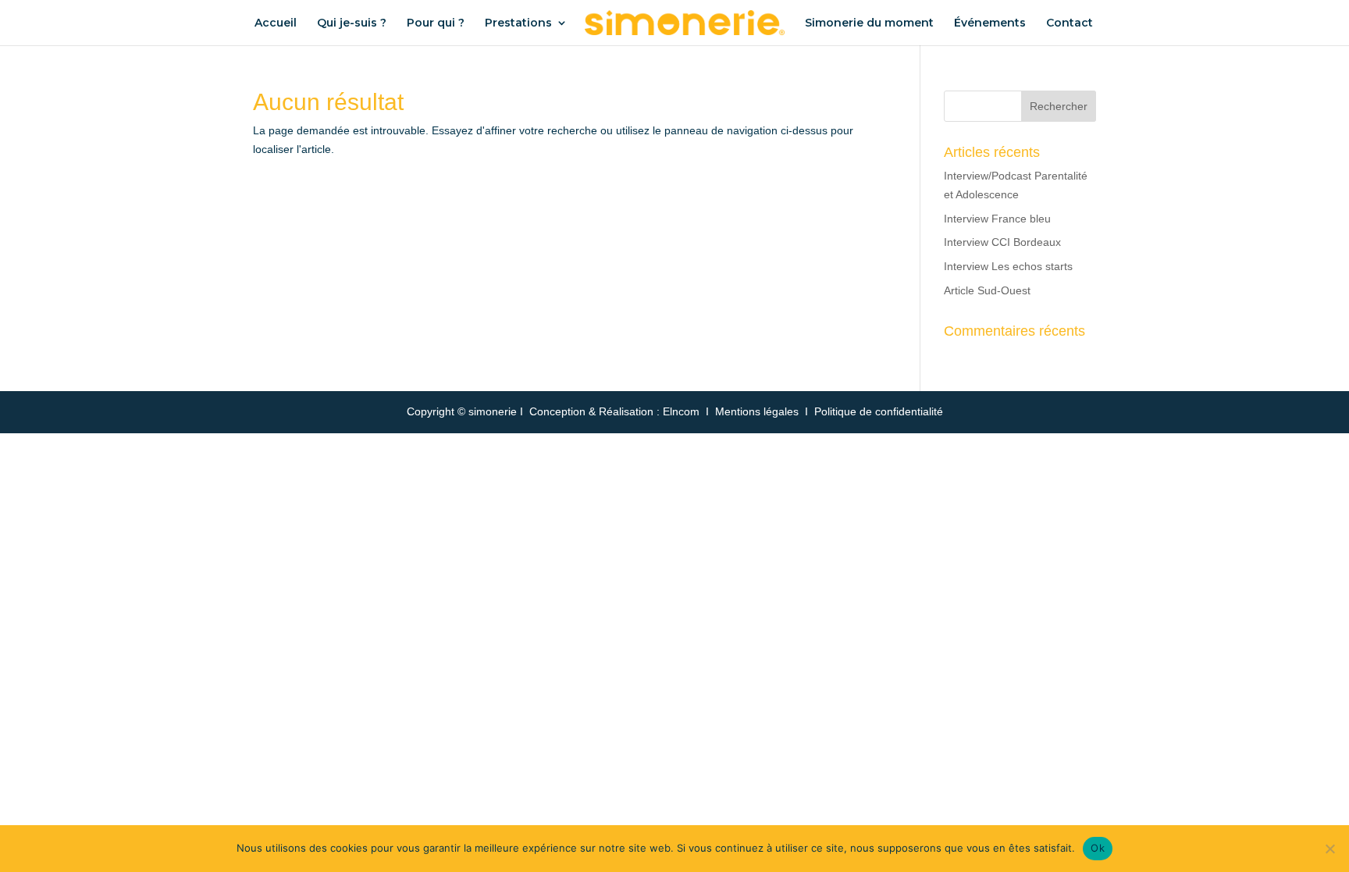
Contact (1069, 23)
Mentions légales (757, 411)
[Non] (1329, 848)
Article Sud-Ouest (987, 290)
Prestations (518, 23)
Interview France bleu (997, 218)
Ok (1098, 848)
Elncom (681, 411)
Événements (990, 23)
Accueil (275, 23)
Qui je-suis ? (351, 23)
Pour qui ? (435, 23)
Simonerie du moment (869, 23)
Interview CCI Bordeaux (1002, 242)
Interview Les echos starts (1008, 266)
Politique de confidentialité (878, 411)
